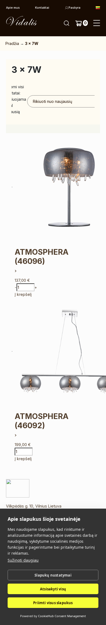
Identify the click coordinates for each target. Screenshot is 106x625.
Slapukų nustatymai (53, 575)
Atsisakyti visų (53, 589)
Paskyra (74, 7)
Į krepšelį (23, 294)
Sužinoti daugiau (23, 560)
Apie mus (13, 7)
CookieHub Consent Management (62, 616)
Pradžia (12, 43)
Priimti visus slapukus (53, 602)
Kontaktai (42, 7)
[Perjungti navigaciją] (96, 23)
